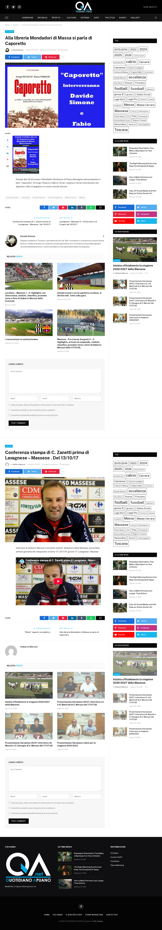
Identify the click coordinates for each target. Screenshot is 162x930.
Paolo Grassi (119, 116)
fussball (137, 88)
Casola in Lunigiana (135, 68)
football (120, 88)
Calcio (117, 260)
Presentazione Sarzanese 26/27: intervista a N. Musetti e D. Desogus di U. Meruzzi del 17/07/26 (142, 302)
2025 (118, 55)
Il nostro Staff (116, 857)
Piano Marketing (117, 865)
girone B (119, 94)
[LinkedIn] (7, 153)
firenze (128, 82)
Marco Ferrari (70, 198)
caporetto (26, 198)
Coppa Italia (136, 72)
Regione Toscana (139, 120)
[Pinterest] (7, 159)
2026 (128, 55)
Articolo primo (139, 56)
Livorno (143, 99)
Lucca (151, 99)
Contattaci (114, 861)
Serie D (132, 124)
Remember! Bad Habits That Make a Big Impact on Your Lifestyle (141, 150)
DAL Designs (98, 921)
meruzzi (134, 111)
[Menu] (6, 18)
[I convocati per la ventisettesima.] (29, 322)
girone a (150, 89)
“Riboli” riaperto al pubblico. (37, 632)
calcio (131, 61)
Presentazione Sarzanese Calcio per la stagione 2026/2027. (140, 317)
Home (47, 915)
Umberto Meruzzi (121, 273)
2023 (133, 49)
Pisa (134, 116)
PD (128, 116)
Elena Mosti (118, 83)
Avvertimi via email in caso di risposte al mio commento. (33, 410)
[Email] (7, 166)
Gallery (135, 18)
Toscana (121, 130)
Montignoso (144, 111)
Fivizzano (140, 82)
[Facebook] (7, 140)
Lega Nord (119, 99)
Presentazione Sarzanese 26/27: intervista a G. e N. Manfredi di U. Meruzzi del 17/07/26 (140, 285)
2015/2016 (120, 49)
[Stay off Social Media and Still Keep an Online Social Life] (120, 194)
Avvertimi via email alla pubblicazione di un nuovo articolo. (34, 415)
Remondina (120, 124)
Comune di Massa (121, 72)
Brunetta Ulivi (118, 62)
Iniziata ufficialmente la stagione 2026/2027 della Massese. (133, 267)
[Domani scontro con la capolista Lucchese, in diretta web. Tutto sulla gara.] (81, 276)
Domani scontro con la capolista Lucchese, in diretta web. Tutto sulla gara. (79, 294)
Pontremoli (143, 116)
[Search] (155, 18)
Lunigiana (117, 105)
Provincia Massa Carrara (122, 120)
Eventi (122, 18)
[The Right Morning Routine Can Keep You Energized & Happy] (120, 167)
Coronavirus (148, 72)
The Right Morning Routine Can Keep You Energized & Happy (143, 165)
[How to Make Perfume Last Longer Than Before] (120, 180)
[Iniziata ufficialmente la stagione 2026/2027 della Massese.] (135, 249)
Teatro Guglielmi (143, 124)
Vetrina (85, 18)
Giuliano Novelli (143, 94)
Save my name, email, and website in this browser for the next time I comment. (42, 405)
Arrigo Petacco (12, 198)
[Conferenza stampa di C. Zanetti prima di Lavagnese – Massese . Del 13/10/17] (55, 509)
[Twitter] (7, 146)
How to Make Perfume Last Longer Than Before (140, 178)
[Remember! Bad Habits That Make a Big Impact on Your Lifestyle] (120, 151)
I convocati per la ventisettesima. (21, 339)
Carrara (144, 62)
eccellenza (137, 77)
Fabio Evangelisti (55, 198)
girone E (130, 94)
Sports (56, 18)
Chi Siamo (114, 853)
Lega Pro (132, 99)
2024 (143, 49)
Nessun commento (49, 50)
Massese (121, 111)
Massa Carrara (145, 104)
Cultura (71, 18)
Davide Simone (18, 50)
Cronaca (42, 18)
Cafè (96, 18)
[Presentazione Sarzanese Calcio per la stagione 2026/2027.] (120, 318)
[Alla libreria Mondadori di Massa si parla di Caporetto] (55, 95)
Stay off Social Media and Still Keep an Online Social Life (142, 192)
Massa (82, 198)
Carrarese (119, 67)
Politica (110, 18)
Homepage (27, 18)
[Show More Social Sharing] (62, 57)
